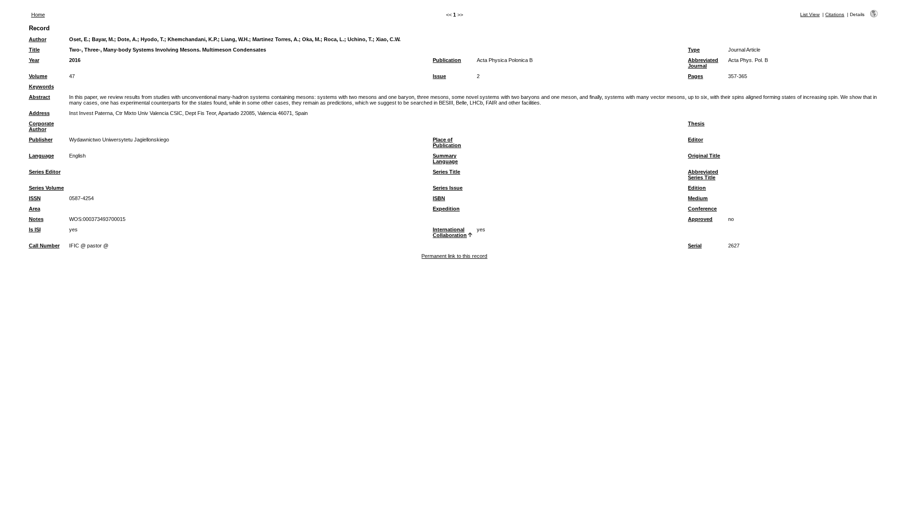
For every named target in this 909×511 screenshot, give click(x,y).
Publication (447, 60)
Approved (700, 219)
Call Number (44, 245)
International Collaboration (450, 232)
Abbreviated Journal (703, 63)
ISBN (439, 198)
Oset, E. (79, 39)
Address (39, 113)
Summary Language (445, 158)
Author (37, 39)
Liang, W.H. (235, 39)
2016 (74, 60)
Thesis (696, 123)
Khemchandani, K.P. (193, 39)
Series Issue (448, 188)
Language (41, 156)
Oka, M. (311, 39)
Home (38, 15)
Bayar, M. (103, 39)
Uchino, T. (360, 39)
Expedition (446, 208)
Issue (439, 76)
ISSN (35, 198)
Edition (697, 188)
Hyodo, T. (152, 39)
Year (34, 60)
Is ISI (35, 229)
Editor (695, 139)
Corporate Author (41, 126)
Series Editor (45, 172)
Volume (38, 76)
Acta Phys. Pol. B (748, 60)
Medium (698, 198)
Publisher (41, 139)
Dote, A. (127, 39)
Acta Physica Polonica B (505, 60)
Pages (695, 76)
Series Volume (46, 188)
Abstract (39, 97)
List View (810, 14)
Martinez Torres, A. (275, 39)
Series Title (446, 172)
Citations (834, 14)
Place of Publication (447, 142)
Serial (695, 245)
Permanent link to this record (454, 256)
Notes (36, 219)
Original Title (704, 156)
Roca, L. (334, 39)
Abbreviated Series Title (703, 174)
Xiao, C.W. (388, 39)
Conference (702, 208)
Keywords (41, 86)
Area (34, 208)
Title (34, 50)
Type (694, 50)
